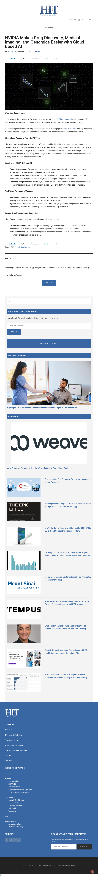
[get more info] (91, 20)
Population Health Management (20, 789)
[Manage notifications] (92, 872)
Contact (8, 755)
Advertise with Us (11, 740)
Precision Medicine (15, 805)
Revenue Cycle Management (18, 792)
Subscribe (8, 760)
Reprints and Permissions (14, 745)
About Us (8, 730)
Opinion (8, 773)
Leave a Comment (34, 52)
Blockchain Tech (14, 803)
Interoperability (14, 787)
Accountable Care (15, 824)
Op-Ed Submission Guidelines (16, 750)
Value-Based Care (11, 821)
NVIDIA (59, 119)
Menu (50, 27)
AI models (72, 129)
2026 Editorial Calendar (13, 735)
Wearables (12, 811)
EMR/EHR (12, 784)
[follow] (76, 20)
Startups (8, 816)
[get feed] (72, 20)
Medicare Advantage (16, 827)
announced (67, 119)
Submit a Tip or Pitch (49, 343)
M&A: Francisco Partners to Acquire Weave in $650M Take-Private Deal (37, 468)
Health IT (8, 778)
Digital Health (10, 797)
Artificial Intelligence (22, 247)
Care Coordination (15, 781)
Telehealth (12, 808)
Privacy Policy (71, 865)
